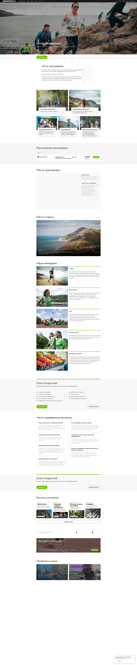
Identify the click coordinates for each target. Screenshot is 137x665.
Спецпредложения (22, 1)
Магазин (40, 1)
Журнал (32, 1)
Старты (36, 1)
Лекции (28, 1)
